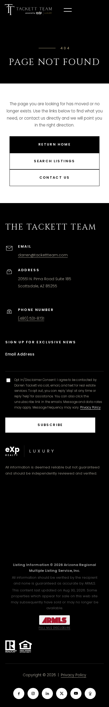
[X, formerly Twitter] (61, 693)
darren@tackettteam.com (43, 255)
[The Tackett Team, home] (28, 9)
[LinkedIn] (47, 693)
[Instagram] (33, 693)
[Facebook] (18, 693)
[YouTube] (75, 693)
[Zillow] (90, 693)
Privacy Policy (90, 407)
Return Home (54, 144)
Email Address (19, 354)
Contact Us (54, 177)
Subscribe (50, 424)
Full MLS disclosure (54, 628)
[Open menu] (68, 10)
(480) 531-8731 (31, 318)
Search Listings (54, 161)
